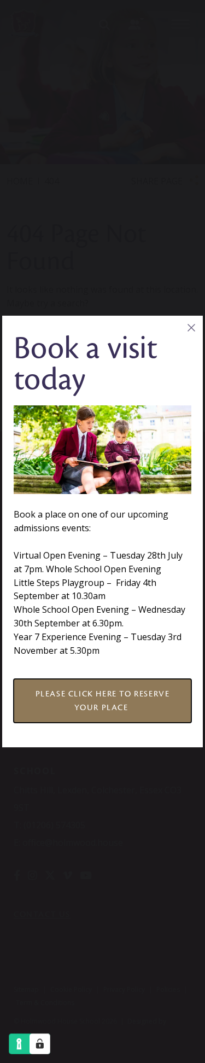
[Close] (191, 327)
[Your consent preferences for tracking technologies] (40, 1043)
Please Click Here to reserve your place (103, 700)
